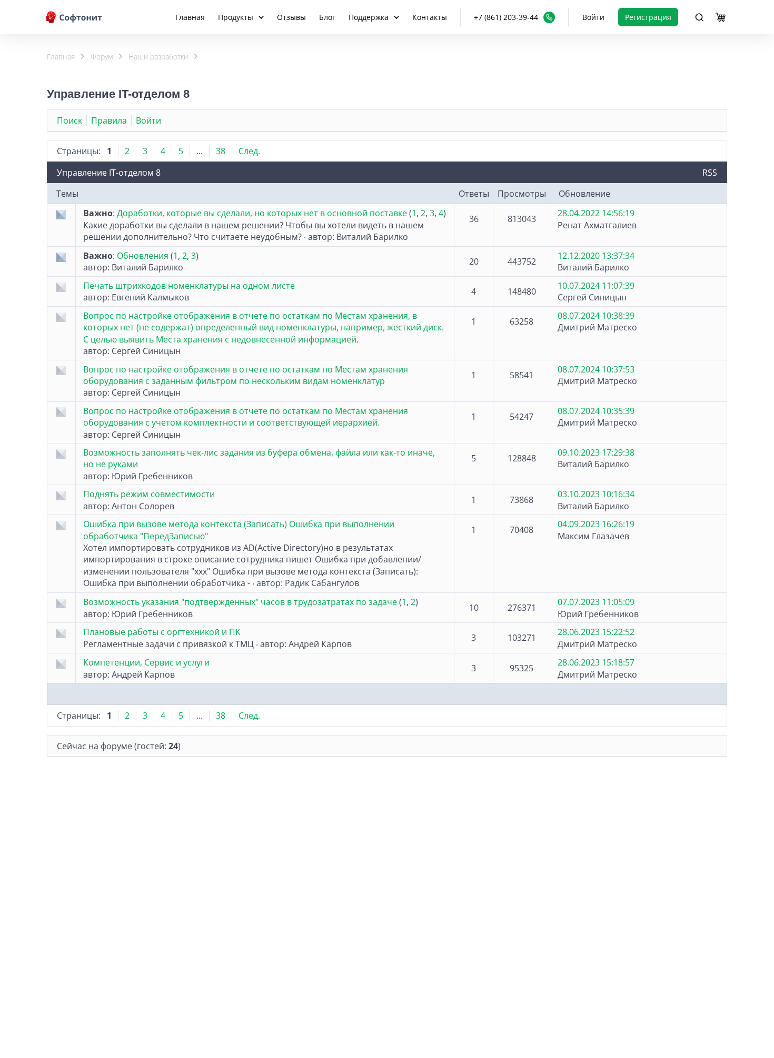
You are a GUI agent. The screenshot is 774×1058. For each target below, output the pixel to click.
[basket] (720, 17)
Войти (593, 17)
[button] (514, 17)
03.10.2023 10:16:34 (596, 494)
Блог (327, 17)
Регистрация (648, 17)
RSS (709, 172)
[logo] (75, 17)
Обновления (142, 255)
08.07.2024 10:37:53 (596, 369)
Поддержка (369, 17)
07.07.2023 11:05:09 (596, 602)
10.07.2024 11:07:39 (596, 285)
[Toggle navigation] (699, 17)
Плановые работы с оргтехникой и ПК (162, 632)
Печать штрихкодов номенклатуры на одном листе (189, 285)
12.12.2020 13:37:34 (596, 255)
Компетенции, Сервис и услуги (146, 662)
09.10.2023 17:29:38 (596, 452)
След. (249, 151)
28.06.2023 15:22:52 (596, 632)
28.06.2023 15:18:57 (596, 662)
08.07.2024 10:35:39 (596, 411)
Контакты (429, 17)
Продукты (235, 17)
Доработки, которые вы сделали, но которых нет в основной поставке (262, 213)
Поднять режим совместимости (149, 494)
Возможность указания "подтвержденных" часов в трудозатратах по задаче (240, 602)
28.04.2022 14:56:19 (596, 213)
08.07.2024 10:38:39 (596, 315)
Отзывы (291, 17)
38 (220, 151)
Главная (190, 17)
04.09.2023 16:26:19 (596, 524)
